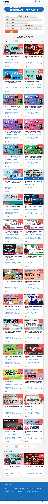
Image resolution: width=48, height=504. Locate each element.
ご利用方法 (7, 491)
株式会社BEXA (35, 491)
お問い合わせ (13, 491)
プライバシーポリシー (31, 488)
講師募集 (20, 491)
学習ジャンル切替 (31, 2)
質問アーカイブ (27, 491)
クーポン (35, 1)
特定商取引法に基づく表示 (19, 488)
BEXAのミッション (8, 488)
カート (39, 2)
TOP (5, 4)
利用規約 (39, 488)
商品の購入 (9, 4)
